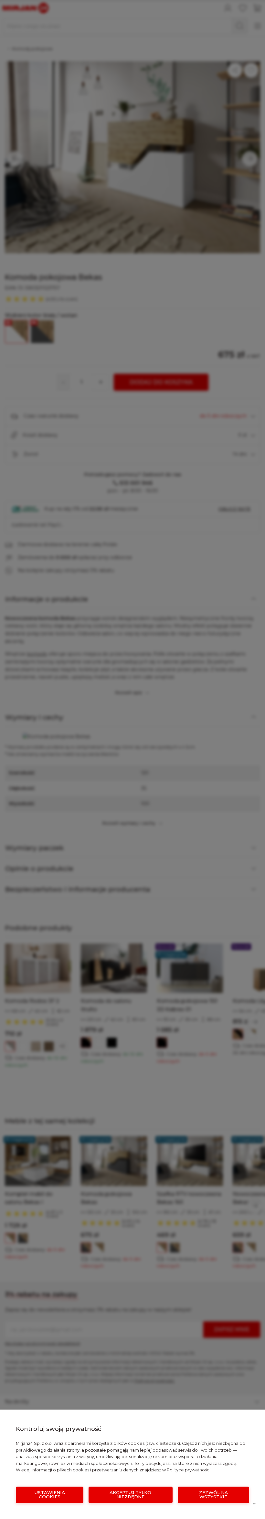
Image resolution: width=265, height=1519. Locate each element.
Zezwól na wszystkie (213, 1495)
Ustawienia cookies (49, 1495)
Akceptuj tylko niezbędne (130, 1495)
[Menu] (255, 1505)
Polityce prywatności (188, 1470)
